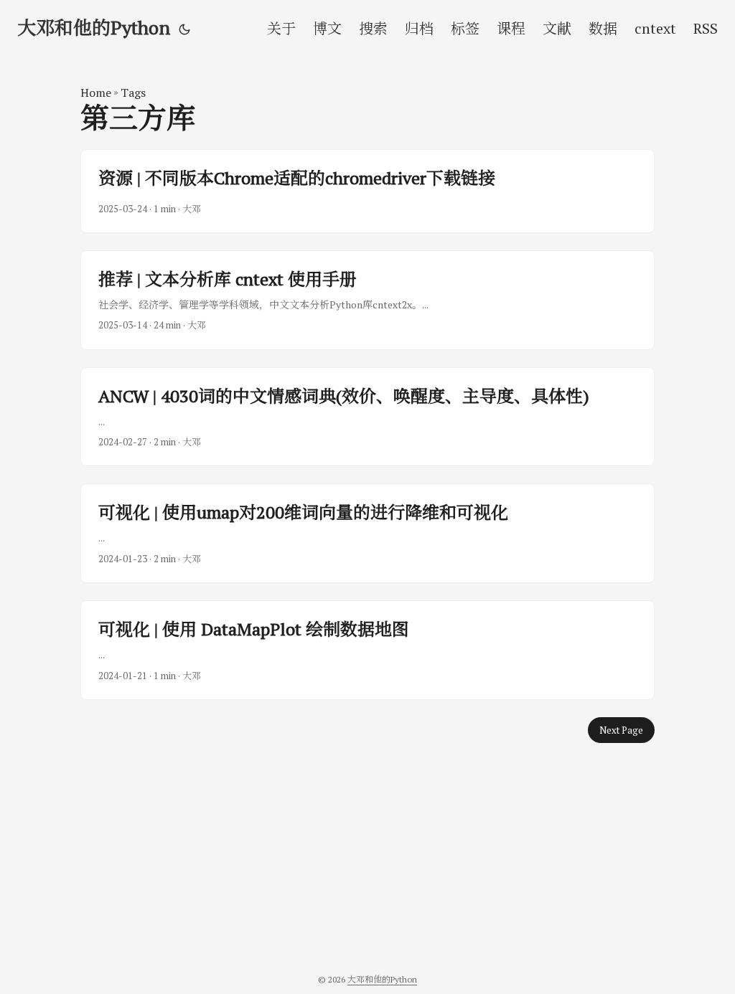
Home (95, 92)
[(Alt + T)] (184, 28)
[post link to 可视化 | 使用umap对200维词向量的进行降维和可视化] (367, 533)
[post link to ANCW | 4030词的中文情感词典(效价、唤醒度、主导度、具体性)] (367, 417)
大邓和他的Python (93, 27)
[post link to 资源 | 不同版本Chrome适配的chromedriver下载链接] (367, 191)
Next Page (621, 730)
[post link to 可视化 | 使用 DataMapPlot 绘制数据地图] (367, 650)
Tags (133, 92)
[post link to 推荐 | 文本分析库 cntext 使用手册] (367, 300)
